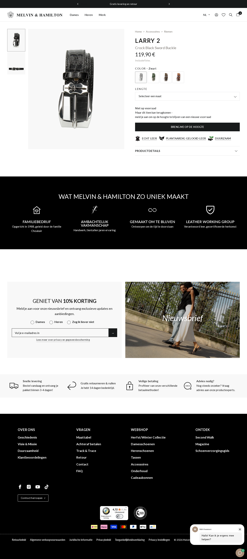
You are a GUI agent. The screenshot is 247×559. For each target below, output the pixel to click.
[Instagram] (29, 487)
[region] (123, 4)
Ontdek (202, 429)
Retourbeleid (19, 539)
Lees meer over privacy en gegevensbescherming (63, 339)
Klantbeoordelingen (32, 457)
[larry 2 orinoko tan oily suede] (178, 77)
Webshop (139, 429)
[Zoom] (116, 36)
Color (145, 68)
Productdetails (147, 150)
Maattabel (83, 437)
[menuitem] (74, 14)
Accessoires (139, 464)
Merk (102, 14)
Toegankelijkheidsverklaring (130, 539)
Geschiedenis (27, 437)
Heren (89, 14)
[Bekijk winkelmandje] (237, 14)
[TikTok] (46, 487)
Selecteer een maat (150, 96)
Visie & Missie (27, 444)
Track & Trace (86, 451)
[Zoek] (230, 14)
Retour (81, 457)
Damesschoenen (143, 444)
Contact (82, 464)
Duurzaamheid (28, 451)
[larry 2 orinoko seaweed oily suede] (166, 77)
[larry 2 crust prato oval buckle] (153, 77)
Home (138, 31)
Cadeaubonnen (142, 478)
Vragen (83, 429)
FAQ (79, 471)
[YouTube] (37, 487)
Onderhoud (139, 471)
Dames (74, 14)
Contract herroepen (32, 498)
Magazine (202, 444)
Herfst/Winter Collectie (148, 437)
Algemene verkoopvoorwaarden (47, 539)
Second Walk (204, 437)
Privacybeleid (103, 539)
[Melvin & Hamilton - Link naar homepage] (35, 15)
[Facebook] (20, 487)
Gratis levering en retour (123, 4)
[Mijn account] (216, 14)
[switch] (119, 516)
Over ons (26, 429)
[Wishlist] (223, 14)
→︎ (112, 332)
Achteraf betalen (88, 444)
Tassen (136, 457)
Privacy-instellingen (159, 539)
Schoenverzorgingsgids (212, 451)
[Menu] (126, 508)
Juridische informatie (80, 539)
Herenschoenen (142, 451)
